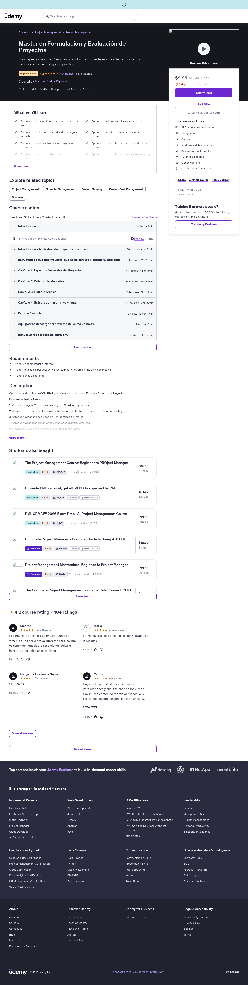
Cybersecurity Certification (25, 858)
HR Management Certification (27, 881)
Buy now (203, 103)
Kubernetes (133, 836)
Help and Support (78, 940)
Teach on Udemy (77, 923)
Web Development (78, 808)
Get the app (74, 917)
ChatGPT (72, 875)
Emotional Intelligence (197, 831)
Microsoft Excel (193, 858)
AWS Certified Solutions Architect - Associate (147, 828)
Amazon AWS (134, 808)
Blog (12, 934)
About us (14, 917)
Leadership (190, 808)
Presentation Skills (137, 863)
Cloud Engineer (18, 820)
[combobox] (89, 16)
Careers (14, 923)
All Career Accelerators (23, 837)
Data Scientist (17, 808)
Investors (15, 940)
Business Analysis (194, 881)
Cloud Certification (20, 869)
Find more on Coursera (23, 946)
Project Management (48, 32)
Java (70, 831)
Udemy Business (60, 769)
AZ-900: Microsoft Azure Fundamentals (149, 820)
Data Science (75, 858)
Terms (187, 934)
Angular (72, 826)
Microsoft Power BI (195, 869)
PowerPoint (133, 881)
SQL (186, 863)
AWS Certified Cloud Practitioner (145, 814)
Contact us (15, 928)
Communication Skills (138, 858)
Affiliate (72, 934)
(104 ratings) (67, 73)
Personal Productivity (196, 826)
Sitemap (189, 928)
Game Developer (19, 831)
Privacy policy (192, 923)
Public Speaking (135, 869)
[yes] (21, 659)
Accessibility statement (198, 917)
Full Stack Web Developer (24, 814)
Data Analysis (192, 875)
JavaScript (73, 814)
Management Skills (195, 814)
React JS (72, 820)
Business (24, 32)
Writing (130, 875)
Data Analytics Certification (25, 875)
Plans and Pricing (77, 928)
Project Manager (19, 826)
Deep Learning (76, 881)
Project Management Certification (29, 863)
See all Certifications (21, 887)
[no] (28, 659)
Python (71, 863)
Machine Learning (78, 869)
